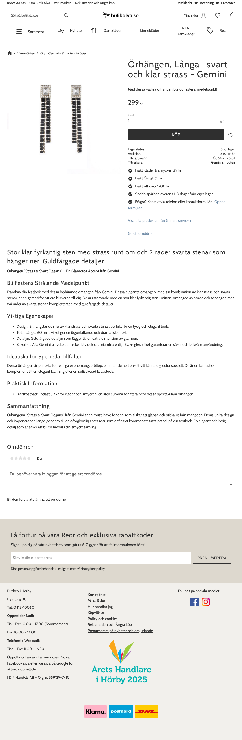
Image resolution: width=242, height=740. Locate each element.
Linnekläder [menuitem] (149, 30)
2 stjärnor (16, 458)
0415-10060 (23, 607)
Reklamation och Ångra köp (110, 624)
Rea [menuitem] (223, 30)
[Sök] (66, 15)
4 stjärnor (24, 458)
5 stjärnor (29, 458)
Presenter (228, 3)
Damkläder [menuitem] (112, 30)
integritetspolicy (93, 568)
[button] (30, 31)
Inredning (207, 3)
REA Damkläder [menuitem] (185, 31)
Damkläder (184, 3)
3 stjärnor (20, 458)
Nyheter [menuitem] (76, 30)
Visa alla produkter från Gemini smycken (160, 220)
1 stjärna (12, 458)
